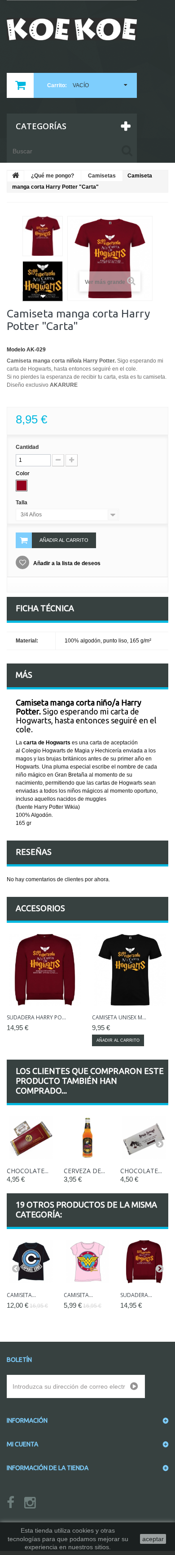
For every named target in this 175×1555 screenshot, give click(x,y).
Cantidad (27, 447)
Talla (22, 502)
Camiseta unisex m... (119, 1017)
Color (23, 473)
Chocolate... (27, 1170)
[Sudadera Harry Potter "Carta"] (45, 970)
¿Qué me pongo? (52, 176)
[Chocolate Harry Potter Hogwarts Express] (31, 1138)
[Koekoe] (72, 29)
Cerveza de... (84, 1170)
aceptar (153, 1538)
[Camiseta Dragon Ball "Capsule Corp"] (31, 1262)
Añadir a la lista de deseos (66, 563)
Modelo (16, 349)
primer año (131, 759)
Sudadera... (136, 1295)
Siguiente (42, 296)
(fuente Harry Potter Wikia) (48, 807)
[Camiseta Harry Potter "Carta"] (42, 236)
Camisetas (102, 176)
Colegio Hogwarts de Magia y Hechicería (72, 751)
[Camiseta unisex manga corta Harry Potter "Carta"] (130, 970)
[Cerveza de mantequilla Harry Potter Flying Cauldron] (88, 1138)
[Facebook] (10, 1503)
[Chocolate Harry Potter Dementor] (144, 1138)
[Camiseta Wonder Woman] (88, 1262)
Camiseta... (21, 1295)
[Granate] (21, 485)
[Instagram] (30, 1503)
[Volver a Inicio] (15, 176)
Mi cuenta (22, 1444)
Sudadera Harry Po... (36, 1017)
